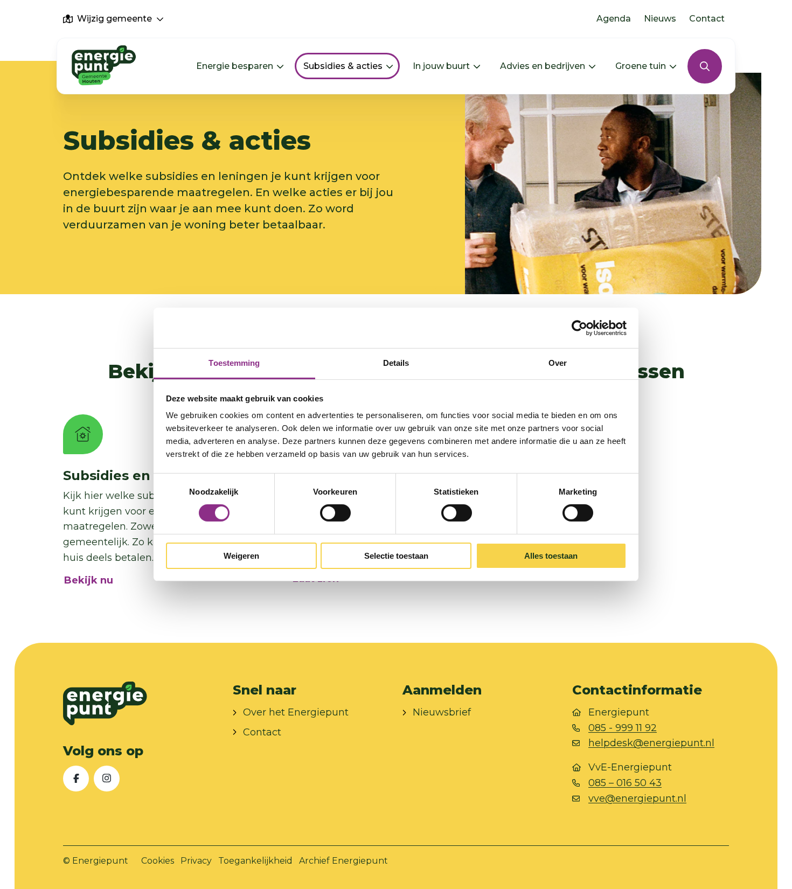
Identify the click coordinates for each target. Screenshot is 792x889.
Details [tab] (396, 362)
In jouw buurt (441, 66)
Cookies (157, 861)
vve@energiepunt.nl (637, 798)
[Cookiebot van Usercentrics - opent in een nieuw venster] (579, 328)
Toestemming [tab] (234, 362)
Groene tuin (640, 66)
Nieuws (660, 18)
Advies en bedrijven (542, 66)
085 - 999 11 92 (622, 728)
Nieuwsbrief (442, 712)
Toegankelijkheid (255, 861)
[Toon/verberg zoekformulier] (704, 66)
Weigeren (241, 555)
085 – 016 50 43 (625, 783)
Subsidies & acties (343, 66)
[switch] (335, 513)
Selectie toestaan (396, 555)
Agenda (613, 18)
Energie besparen (234, 66)
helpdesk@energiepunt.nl (651, 743)
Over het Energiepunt (296, 712)
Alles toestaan (551, 555)
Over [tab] (557, 362)
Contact (707, 18)
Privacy (196, 861)
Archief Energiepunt (343, 861)
